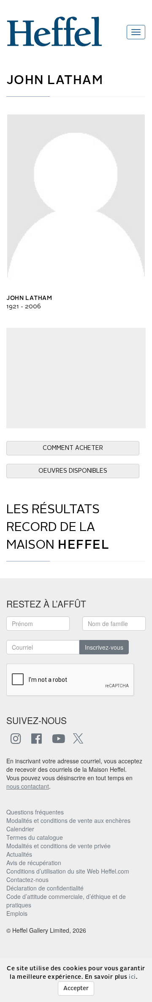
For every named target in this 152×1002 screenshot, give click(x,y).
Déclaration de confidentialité (45, 888)
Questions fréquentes (35, 812)
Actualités (19, 854)
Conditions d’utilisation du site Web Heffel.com (67, 871)
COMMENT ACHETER (73, 448)
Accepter (76, 988)
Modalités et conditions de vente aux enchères (68, 820)
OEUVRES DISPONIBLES (72, 471)
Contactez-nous (27, 879)
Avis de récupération (33, 862)
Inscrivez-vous (104, 647)
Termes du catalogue (34, 837)
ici (132, 977)
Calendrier (20, 829)
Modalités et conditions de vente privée (58, 845)
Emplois (16, 913)
